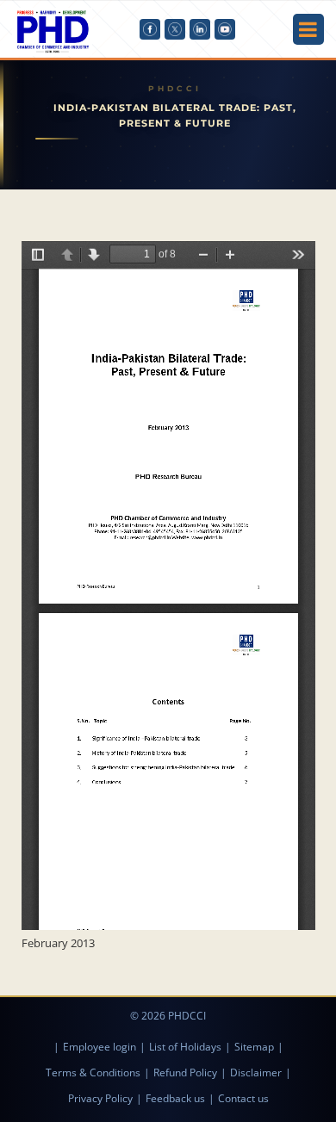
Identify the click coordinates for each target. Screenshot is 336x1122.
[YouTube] (225, 29)
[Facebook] (150, 29)
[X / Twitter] (175, 29)
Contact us (243, 1098)
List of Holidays (185, 1046)
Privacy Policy (100, 1098)
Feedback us (175, 1098)
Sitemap (254, 1046)
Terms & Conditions (93, 1072)
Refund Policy (185, 1072)
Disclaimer (256, 1072)
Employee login (99, 1046)
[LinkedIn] (200, 29)
